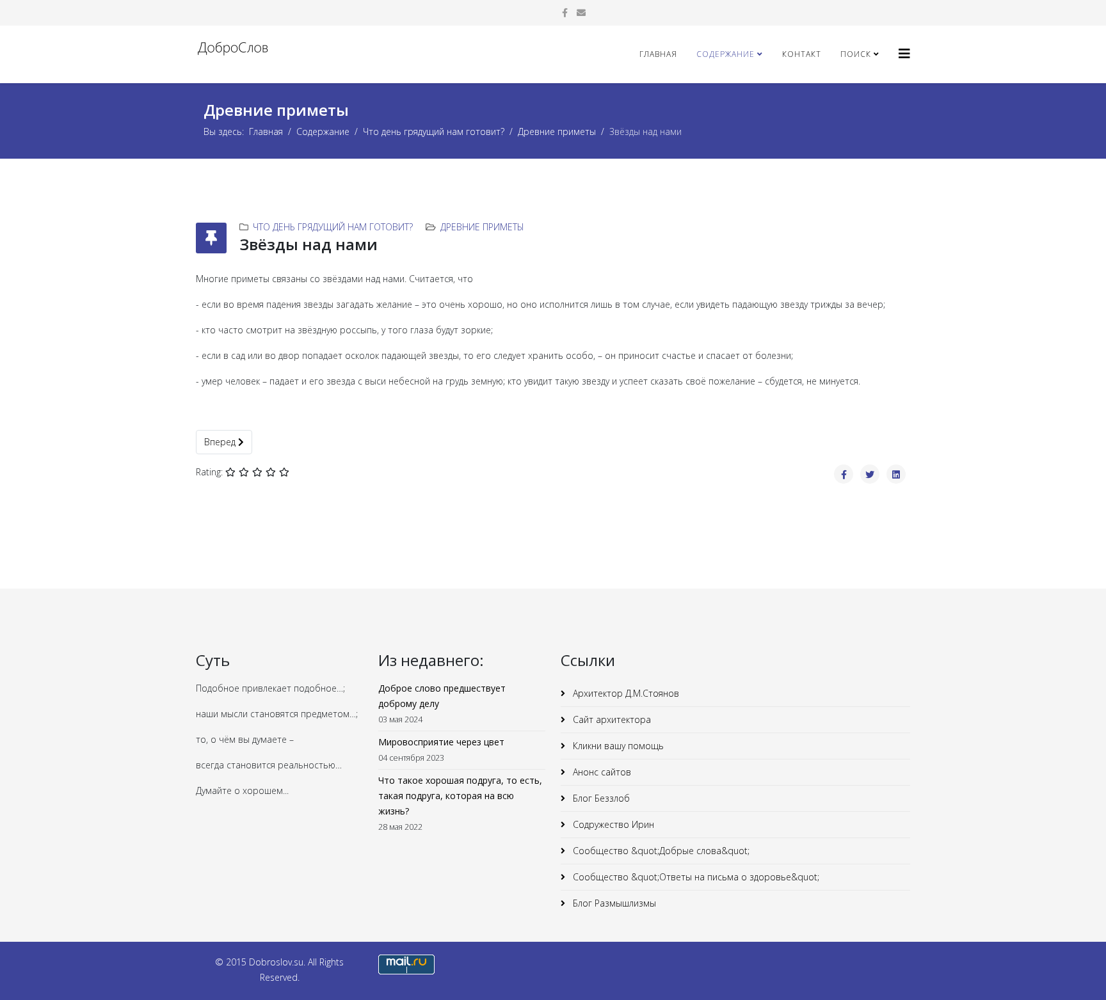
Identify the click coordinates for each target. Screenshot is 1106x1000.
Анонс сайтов (600, 772)
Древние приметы (557, 131)
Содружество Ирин (612, 824)
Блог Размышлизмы (613, 903)
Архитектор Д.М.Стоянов (624, 693)
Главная (658, 54)
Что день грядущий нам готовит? (433, 131)
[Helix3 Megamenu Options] (904, 53)
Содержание (725, 54)
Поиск (855, 54)
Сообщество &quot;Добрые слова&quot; (659, 851)
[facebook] (565, 12)
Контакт (801, 54)
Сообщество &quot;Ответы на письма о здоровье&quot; (694, 877)
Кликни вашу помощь (617, 746)
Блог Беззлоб (600, 798)
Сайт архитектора (610, 719)
